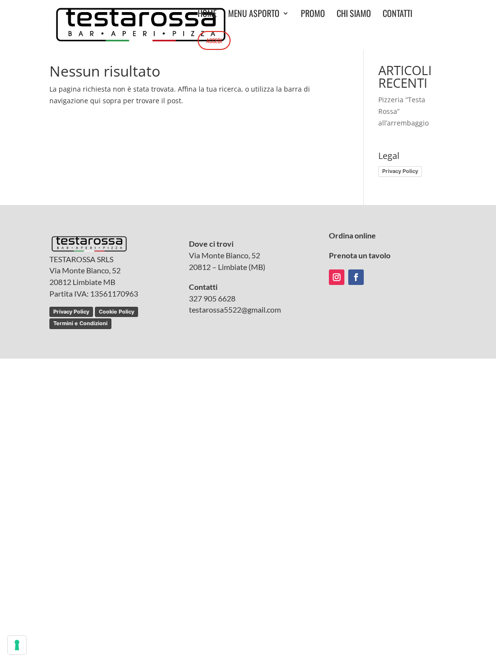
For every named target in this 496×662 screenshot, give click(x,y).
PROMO (313, 14)
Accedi (214, 40)
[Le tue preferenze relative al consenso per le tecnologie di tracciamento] (17, 645)
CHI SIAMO (354, 14)
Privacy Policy (400, 171)
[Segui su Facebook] (356, 277)
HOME (207, 14)
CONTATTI (397, 14)
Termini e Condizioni (80, 323)
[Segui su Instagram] (336, 277)
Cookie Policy (116, 311)
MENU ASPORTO (253, 14)
